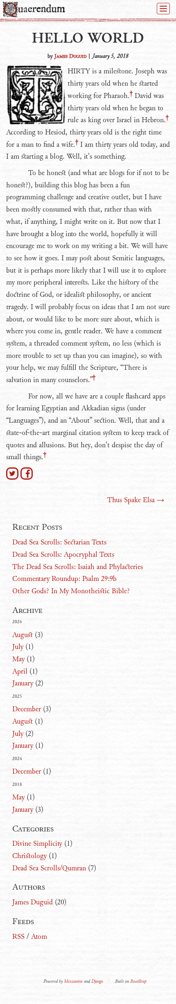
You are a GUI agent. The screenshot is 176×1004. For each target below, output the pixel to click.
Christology (29, 856)
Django (97, 981)
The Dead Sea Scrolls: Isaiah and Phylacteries (77, 567)
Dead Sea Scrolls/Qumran (49, 868)
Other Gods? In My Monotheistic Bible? (71, 591)
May (18, 659)
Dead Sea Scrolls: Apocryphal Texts (63, 554)
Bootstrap (138, 981)
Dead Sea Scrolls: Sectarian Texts (59, 542)
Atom (39, 936)
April (19, 671)
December (26, 709)
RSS (18, 936)
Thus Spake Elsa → (135, 500)
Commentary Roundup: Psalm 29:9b (64, 579)
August (22, 635)
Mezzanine (73, 981)
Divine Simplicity (37, 843)
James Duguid (70, 56)
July (17, 647)
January (22, 683)
